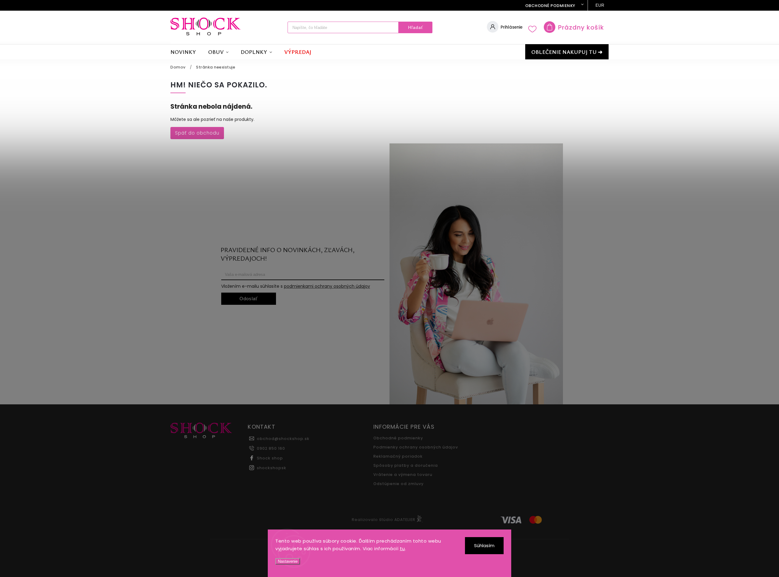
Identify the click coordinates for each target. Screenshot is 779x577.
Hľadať (415, 27)
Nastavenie (288, 561)
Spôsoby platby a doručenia (405, 465)
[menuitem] (186, 52)
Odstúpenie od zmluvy (398, 483)
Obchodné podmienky (550, 6)
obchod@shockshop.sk (283, 438)
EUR (600, 5)
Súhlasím (484, 545)
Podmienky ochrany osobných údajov (415, 447)
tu (402, 548)
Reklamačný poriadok (398, 456)
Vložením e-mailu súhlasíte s (295, 286)
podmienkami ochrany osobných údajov (327, 286)
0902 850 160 (271, 448)
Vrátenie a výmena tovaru (402, 474)
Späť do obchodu (197, 133)
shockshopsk (271, 467)
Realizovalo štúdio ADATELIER (383, 519)
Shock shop (270, 458)
